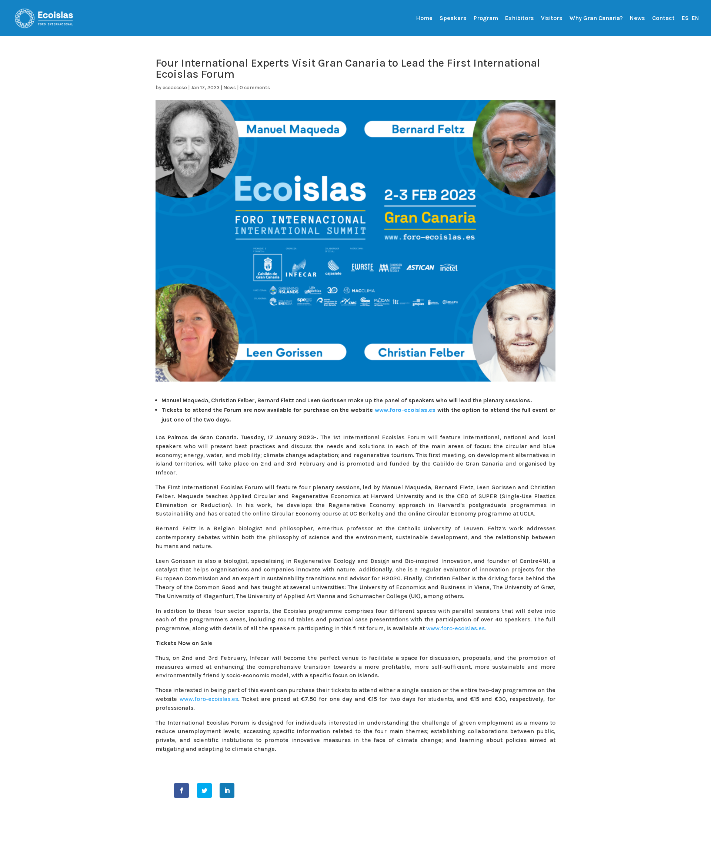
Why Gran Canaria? (596, 18)
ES (685, 18)
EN (695, 18)
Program (486, 18)
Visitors (552, 18)
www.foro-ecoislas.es (405, 409)
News (637, 18)
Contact (663, 18)
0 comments (255, 87)
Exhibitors (519, 18)
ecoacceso (175, 87)
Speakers (453, 18)
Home (424, 18)
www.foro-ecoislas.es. (456, 628)
